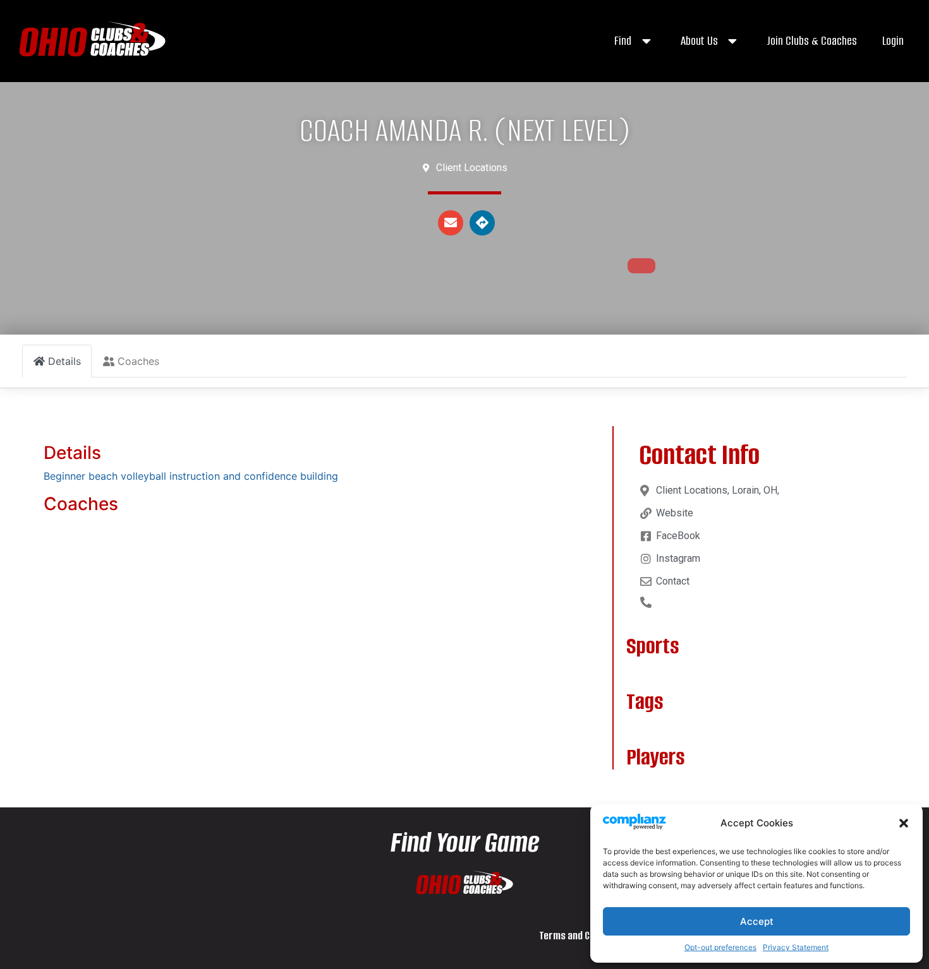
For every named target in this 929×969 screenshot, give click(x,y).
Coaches (81, 503)
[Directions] (482, 222)
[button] (903, 823)
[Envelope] (450, 222)
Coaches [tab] (138, 361)
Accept (757, 921)
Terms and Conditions (584, 935)
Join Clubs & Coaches (812, 40)
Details (72, 452)
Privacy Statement (796, 947)
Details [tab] (64, 361)
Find (622, 40)
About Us (699, 40)
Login (893, 40)
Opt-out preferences (720, 947)
